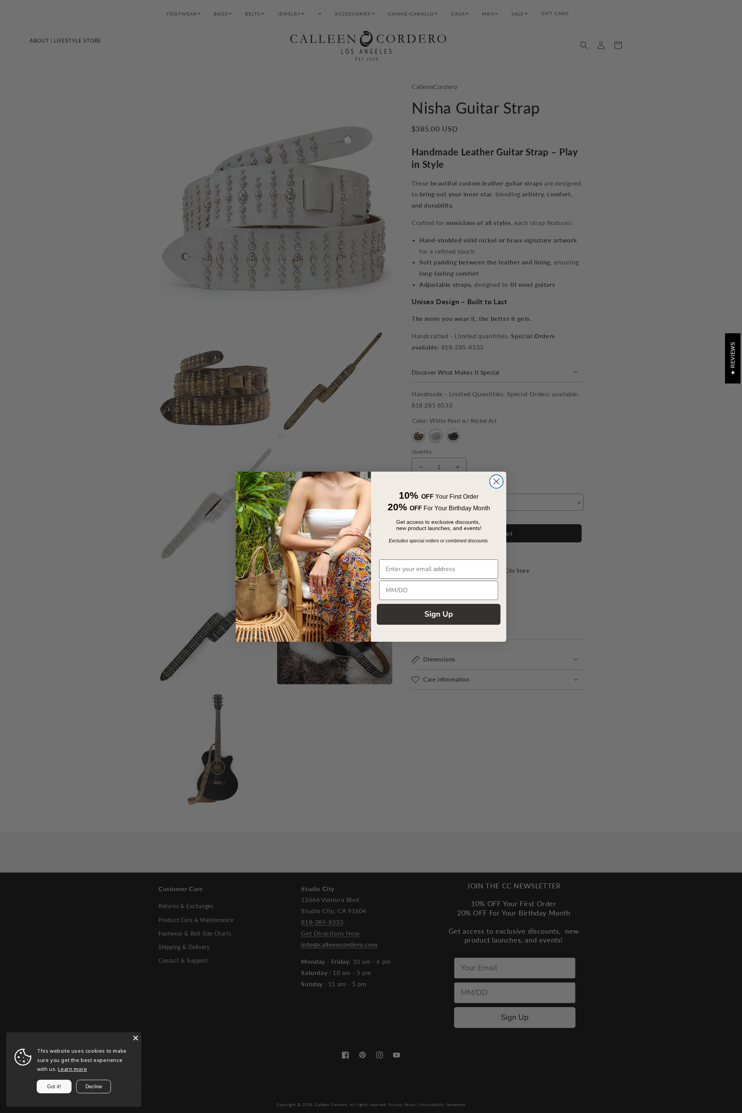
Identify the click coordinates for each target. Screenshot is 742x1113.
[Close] (136, 1038)
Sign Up (438, 614)
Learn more (72, 1068)
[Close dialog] (496, 481)
